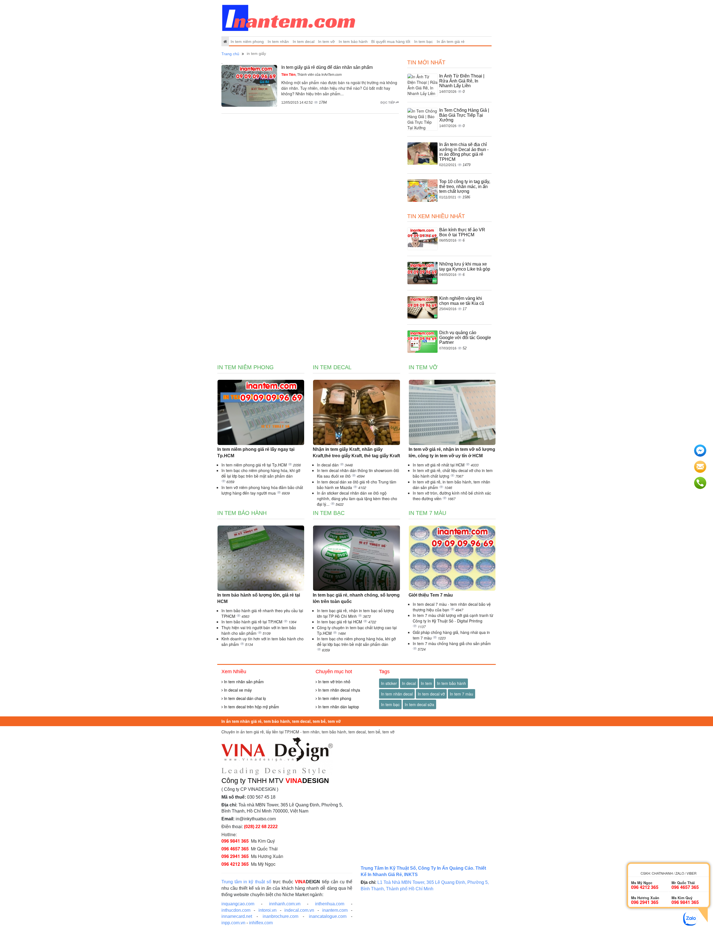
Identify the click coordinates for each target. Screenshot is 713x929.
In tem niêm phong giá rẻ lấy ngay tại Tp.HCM (255, 452)
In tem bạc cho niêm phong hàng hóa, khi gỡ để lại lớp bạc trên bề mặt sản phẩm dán (260, 473)
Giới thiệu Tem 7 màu (431, 595)
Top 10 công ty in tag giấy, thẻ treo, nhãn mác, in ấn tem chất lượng (464, 186)
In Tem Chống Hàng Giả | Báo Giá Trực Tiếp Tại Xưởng (464, 115)
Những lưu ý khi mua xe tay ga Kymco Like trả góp (464, 266)
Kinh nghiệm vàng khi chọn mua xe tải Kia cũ (461, 301)
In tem (426, 683)
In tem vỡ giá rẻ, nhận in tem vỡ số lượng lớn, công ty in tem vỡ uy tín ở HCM (452, 452)
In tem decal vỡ (431, 694)
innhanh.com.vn (285, 903)
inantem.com (335, 910)
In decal (409, 683)
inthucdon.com (235, 910)
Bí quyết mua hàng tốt (390, 41)
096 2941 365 (235, 856)
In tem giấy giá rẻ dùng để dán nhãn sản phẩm (327, 67)
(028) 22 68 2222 (261, 826)
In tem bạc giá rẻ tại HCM (340, 621)
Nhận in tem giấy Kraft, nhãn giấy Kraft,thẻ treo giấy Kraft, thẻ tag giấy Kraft (356, 452)
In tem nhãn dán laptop (338, 706)
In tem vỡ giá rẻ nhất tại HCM (439, 465)
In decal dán (328, 465)
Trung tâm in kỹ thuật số (246, 881)
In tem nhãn (278, 41)
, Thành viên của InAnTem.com (311, 74)
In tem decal (303, 41)
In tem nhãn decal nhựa (338, 690)
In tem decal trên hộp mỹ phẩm (251, 706)
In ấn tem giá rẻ (451, 41)
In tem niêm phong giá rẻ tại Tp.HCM (254, 465)
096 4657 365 (235, 848)
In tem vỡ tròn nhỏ (333, 681)
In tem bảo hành (353, 41)
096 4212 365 (235, 864)
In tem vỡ (326, 41)
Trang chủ (230, 54)
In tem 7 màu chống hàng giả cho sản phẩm (452, 643)
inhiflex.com (261, 922)
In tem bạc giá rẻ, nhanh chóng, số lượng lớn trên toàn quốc (356, 598)
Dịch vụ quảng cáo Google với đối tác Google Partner (465, 337)
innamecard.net (236, 916)
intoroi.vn (267, 910)
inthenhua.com (329, 903)
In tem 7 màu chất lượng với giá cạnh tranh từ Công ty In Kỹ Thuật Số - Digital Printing (453, 618)
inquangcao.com (237, 903)
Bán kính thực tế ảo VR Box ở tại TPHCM (462, 232)
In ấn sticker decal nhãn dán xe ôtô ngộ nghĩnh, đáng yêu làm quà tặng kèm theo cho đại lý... (357, 498)
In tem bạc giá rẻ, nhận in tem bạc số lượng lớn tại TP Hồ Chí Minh (355, 613)
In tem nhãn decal (397, 694)
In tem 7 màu (427, 513)
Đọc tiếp (388, 102)
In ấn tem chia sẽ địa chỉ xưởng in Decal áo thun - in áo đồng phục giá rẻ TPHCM (464, 152)
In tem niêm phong (247, 41)
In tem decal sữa (419, 704)
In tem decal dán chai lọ (244, 698)
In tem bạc (423, 41)
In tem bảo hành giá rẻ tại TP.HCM (252, 621)
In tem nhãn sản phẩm (243, 681)
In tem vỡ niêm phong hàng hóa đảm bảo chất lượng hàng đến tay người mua (262, 490)
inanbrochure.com (280, 916)
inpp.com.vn (233, 922)
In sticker (389, 683)
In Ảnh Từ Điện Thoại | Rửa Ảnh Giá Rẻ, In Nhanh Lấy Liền (461, 81)
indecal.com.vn (299, 910)
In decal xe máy (237, 690)
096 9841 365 (235, 841)
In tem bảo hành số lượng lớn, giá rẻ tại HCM (258, 598)
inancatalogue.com (327, 916)
